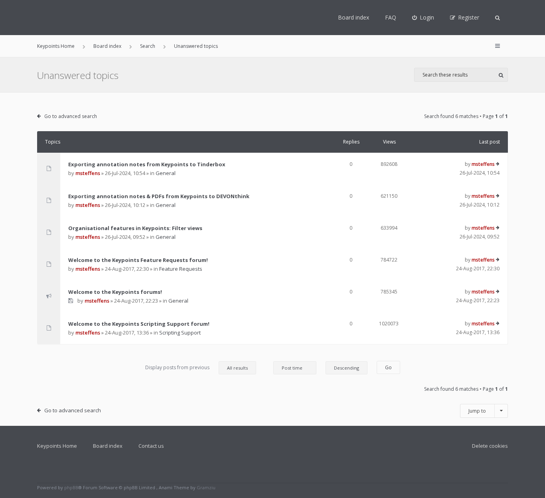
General (166, 173)
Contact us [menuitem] (151, 445)
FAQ (390, 17)
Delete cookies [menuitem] (490, 445)
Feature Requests (180, 268)
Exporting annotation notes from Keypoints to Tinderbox (146, 164)
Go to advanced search (70, 116)
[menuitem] (423, 17)
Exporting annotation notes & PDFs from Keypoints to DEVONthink (158, 196)
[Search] (501, 75)
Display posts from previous (178, 367)
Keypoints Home (57, 445)
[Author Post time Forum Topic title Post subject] (294, 367)
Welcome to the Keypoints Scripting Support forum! (138, 323)
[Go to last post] (498, 164)
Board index (353, 17)
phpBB (71, 487)
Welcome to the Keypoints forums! (115, 291)
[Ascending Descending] (350, 367)
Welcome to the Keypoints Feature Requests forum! (138, 260)
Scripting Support (180, 332)
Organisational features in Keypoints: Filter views (135, 228)
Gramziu (206, 487)
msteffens (87, 173)
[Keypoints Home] (50, 17)
